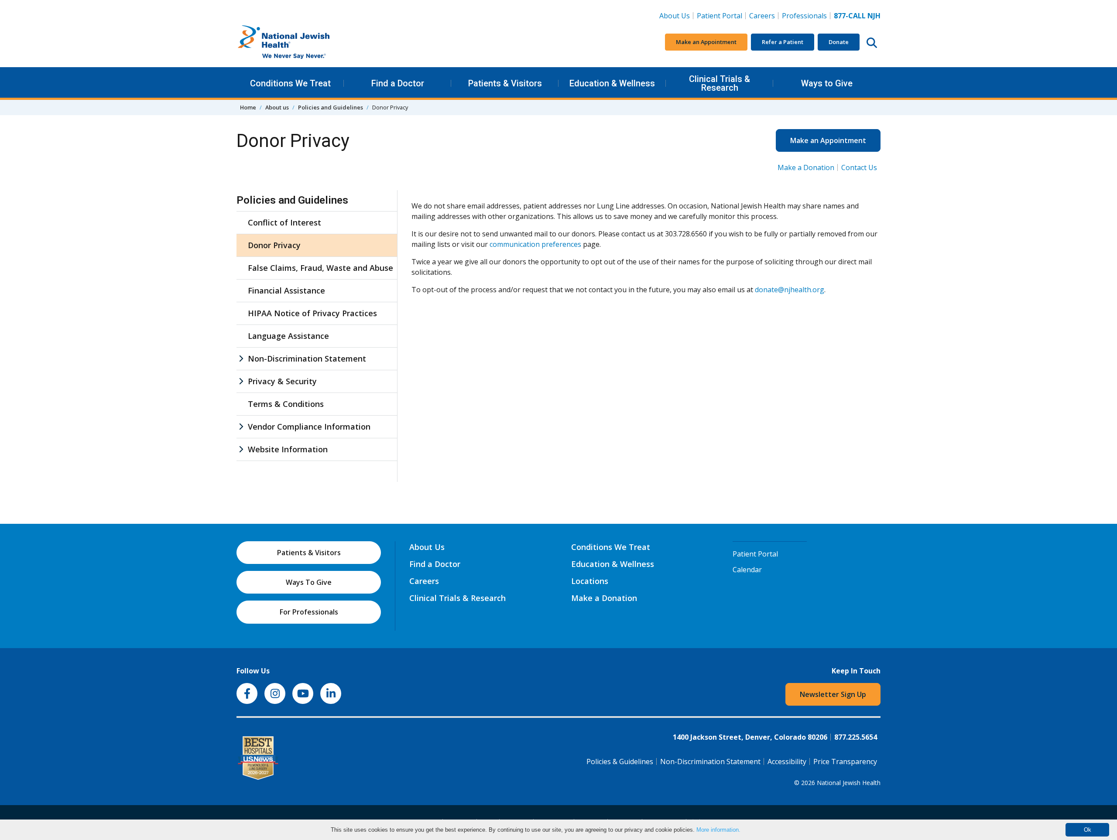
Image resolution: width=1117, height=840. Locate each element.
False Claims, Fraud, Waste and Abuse (320, 268)
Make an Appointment (706, 42)
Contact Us (859, 167)
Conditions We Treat (290, 83)
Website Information (288, 449)
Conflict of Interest (284, 222)
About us (277, 107)
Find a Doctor (397, 83)
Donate (839, 42)
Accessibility (787, 761)
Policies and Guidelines (330, 107)
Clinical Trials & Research (719, 83)
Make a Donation (806, 167)
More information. (718, 829)
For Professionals (309, 612)
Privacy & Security (282, 381)
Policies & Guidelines (619, 761)
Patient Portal (719, 15)
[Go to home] (301, 42)
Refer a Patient (782, 42)
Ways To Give (309, 582)
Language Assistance (288, 336)
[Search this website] (872, 42)
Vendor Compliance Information (309, 426)
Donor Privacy (274, 245)
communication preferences (535, 244)
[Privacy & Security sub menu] (240, 381)
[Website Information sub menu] (240, 449)
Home (248, 107)
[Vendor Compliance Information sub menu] (240, 426)
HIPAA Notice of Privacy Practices (312, 313)
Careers (763, 15)
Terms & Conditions (286, 404)
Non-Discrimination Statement (307, 358)
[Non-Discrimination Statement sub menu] (240, 358)
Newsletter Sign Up (833, 694)
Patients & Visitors (505, 83)
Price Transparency (845, 761)
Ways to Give (827, 83)
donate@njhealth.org (789, 289)
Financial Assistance (286, 290)
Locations (589, 581)
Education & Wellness (612, 83)
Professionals (804, 15)
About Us (674, 15)
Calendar (747, 569)
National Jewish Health (849, 783)
